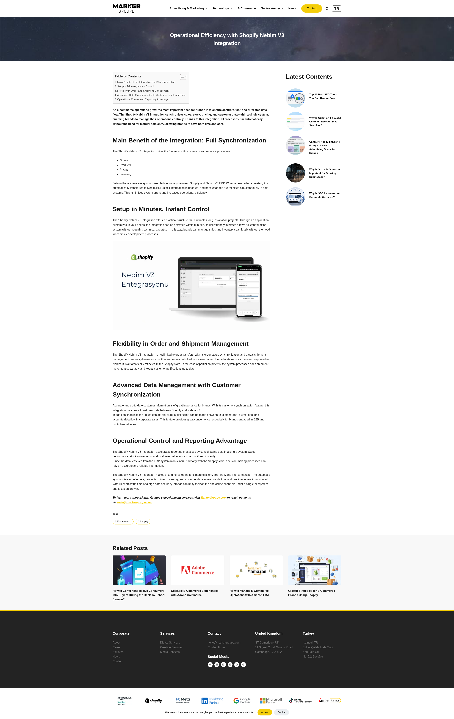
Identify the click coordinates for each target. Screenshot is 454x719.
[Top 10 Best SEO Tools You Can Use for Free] (295, 98)
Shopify (143, 521)
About (116, 642)
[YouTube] (236, 664)
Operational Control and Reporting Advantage (142, 99)
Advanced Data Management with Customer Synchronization (151, 95)
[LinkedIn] (223, 664)
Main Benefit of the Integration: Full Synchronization (146, 82)
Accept (264, 712)
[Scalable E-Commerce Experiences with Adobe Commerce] (197, 570)
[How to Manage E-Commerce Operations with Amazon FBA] (256, 570)
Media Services (170, 651)
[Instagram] (230, 664)
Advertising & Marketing (187, 8)
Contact (312, 8)
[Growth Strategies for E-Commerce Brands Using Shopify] (314, 570)
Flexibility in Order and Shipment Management (143, 90)
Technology (221, 8)
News (292, 8)
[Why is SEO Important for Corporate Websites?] (295, 196)
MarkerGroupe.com (213, 497)
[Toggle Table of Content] (182, 77)
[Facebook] (210, 664)
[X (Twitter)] (216, 664)
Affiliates (118, 651)
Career (117, 647)
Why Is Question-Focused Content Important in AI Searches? (325, 121)
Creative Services (171, 647)
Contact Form (216, 647)
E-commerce (123, 521)
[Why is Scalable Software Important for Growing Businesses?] (295, 172)
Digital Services (170, 642)
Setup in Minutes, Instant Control (135, 86)
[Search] (327, 8)
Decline (281, 712)
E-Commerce (246, 8)
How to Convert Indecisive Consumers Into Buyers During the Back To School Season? (139, 595)
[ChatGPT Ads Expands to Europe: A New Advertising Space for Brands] (295, 145)
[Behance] (243, 664)
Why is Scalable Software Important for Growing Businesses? (324, 173)
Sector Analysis (272, 8)
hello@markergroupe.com (224, 642)
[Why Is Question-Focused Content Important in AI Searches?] (295, 121)
